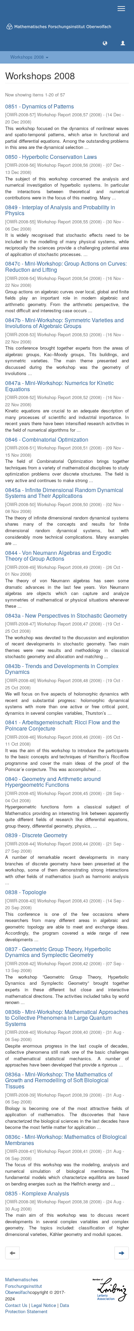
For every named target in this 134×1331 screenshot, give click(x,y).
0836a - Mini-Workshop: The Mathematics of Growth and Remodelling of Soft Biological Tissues (58, 1080)
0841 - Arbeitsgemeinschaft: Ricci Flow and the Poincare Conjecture (62, 725)
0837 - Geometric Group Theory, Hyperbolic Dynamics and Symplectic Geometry (58, 952)
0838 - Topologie (25, 892)
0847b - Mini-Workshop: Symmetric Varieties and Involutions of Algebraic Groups (64, 323)
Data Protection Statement (37, 1308)
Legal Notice (43, 1305)
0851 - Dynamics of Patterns (39, 106)
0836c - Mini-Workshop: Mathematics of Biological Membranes (66, 1140)
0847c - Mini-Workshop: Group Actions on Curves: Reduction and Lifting (66, 266)
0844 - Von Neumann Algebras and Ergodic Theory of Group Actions (58, 556)
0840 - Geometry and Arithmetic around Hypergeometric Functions (53, 782)
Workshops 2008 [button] (27, 57)
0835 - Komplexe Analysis (37, 1193)
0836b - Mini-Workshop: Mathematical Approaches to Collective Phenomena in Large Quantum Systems (66, 1018)
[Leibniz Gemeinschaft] (109, 1289)
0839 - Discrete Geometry (36, 835)
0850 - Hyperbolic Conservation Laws (51, 157)
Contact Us (16, 1305)
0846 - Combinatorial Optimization (46, 439)
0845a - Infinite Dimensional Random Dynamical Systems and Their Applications (64, 493)
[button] (105, 42)
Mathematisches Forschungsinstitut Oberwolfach (23, 1285)
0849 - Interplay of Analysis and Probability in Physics (60, 210)
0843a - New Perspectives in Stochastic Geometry (66, 615)
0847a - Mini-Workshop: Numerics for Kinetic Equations (59, 386)
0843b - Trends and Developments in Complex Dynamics (62, 669)
